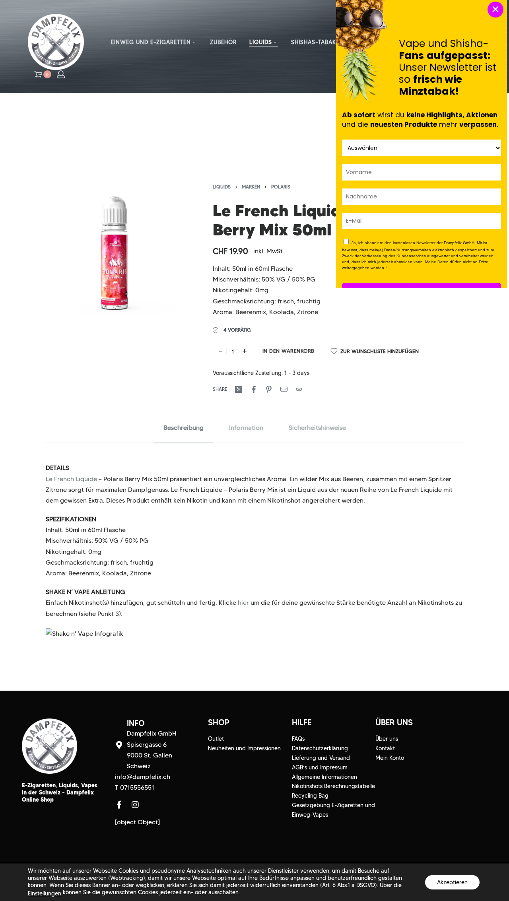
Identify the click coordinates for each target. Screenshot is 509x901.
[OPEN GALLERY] (115, 253)
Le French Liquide (71, 479)
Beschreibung (183, 427)
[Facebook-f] (119, 805)
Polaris (280, 187)
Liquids (222, 187)
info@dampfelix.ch (142, 777)
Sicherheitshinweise (317, 427)
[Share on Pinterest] (268, 389)
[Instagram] (135, 805)
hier (243, 602)
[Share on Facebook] (253, 389)
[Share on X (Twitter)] (238, 389)
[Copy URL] (299, 389)
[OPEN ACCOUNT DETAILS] (60, 74)
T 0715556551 (134, 787)
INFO (136, 723)
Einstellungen (44, 893)
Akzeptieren (452, 881)
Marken (251, 187)
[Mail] (284, 389)
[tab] (183, 428)
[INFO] (119, 745)
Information (246, 427)
